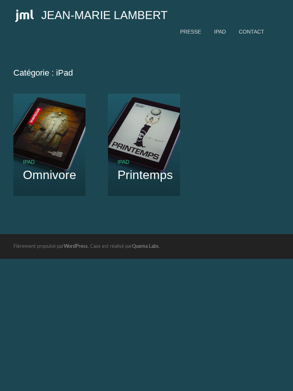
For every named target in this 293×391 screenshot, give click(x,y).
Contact (251, 32)
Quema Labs (145, 246)
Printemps (145, 175)
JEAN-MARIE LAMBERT (104, 15)
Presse (190, 32)
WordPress (76, 246)
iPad (220, 32)
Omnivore (49, 175)
